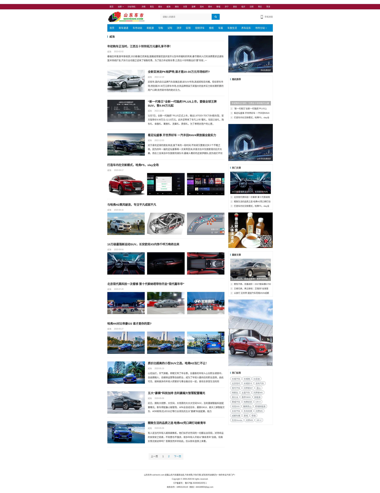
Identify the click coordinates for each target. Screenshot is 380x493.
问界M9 (249, 420)
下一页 (177, 456)
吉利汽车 (260, 383)
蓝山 (258, 388)
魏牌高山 (247, 406)
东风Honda (237, 420)
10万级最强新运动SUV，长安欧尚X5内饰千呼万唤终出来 (143, 244)
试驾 (169, 28)
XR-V (258, 420)
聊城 (218, 6)
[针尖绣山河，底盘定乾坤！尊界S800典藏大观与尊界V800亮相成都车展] (250, 270)
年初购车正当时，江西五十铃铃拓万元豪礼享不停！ (139, 46)
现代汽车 (236, 388)
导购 (160, 28)
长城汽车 (236, 379)
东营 (185, 6)
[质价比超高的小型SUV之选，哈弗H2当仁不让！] (126, 372)
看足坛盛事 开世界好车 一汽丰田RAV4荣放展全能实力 (182, 135)
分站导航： (132, 6)
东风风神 (248, 411)
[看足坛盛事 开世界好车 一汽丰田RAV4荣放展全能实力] (126, 144)
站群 (120, 6)
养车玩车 (246, 28)
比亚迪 (257, 379)
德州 (210, 6)
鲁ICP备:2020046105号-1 (195, 483)
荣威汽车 (236, 402)
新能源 (150, 28)
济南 (143, 6)
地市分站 (260, 28)
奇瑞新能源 (260, 406)
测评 (179, 28)
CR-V (258, 402)
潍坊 (177, 6)
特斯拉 (235, 392)
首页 (111, 6)
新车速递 (123, 28)
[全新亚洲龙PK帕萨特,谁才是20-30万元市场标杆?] (126, 81)
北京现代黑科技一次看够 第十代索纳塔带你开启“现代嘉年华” (145, 284)
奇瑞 (253, 415)
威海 (168, 6)
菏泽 (268, 6)
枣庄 (260, 6)
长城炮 (247, 379)
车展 (220, 28)
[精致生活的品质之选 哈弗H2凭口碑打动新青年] (126, 432)
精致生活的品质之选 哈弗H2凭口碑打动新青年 (177, 423)
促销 (188, 28)
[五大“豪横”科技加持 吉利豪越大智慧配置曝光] (126, 402)
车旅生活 (232, 28)
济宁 (227, 6)
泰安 (235, 6)
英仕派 (235, 397)
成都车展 (236, 415)
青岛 (152, 6)
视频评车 (200, 28)
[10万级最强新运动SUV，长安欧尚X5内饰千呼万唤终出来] (250, 183)
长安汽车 (236, 411)
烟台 (160, 6)
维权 (211, 28)
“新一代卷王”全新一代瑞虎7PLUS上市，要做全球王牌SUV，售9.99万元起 (182, 103)
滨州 (202, 6)
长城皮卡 (248, 383)
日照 (252, 6)
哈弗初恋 (248, 402)
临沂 (243, 6)
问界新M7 (248, 388)
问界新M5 (258, 392)
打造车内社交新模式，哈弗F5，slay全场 (133, 165)
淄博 (193, 6)
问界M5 (259, 411)
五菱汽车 (246, 392)
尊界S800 (246, 397)
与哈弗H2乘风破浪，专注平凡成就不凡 (131, 204)
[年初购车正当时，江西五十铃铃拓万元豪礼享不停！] (250, 94)
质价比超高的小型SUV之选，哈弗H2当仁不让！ (178, 363)
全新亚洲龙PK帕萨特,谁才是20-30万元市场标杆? (179, 71)
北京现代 (236, 383)
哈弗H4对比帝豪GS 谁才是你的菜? (129, 323)
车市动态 (137, 28)
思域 (246, 415)
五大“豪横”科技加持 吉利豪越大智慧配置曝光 (176, 393)
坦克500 (236, 406)
